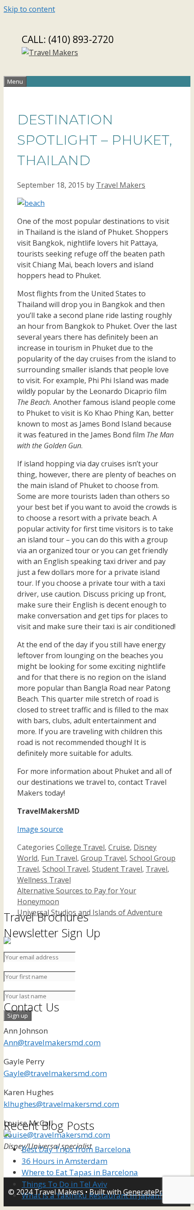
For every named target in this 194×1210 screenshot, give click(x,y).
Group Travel (103, 858)
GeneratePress (148, 1192)
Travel (156, 869)
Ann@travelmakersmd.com (52, 1042)
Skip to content (29, 9)
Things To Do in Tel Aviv (64, 1184)
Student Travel (117, 869)
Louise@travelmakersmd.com (57, 1134)
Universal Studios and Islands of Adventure (89, 912)
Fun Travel (59, 858)
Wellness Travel (44, 880)
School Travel (65, 869)
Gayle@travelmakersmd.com (55, 1073)
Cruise (119, 847)
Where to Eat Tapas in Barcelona (80, 1172)
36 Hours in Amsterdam (64, 1161)
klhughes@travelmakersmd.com (61, 1104)
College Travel (80, 847)
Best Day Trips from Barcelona (76, 1149)
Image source (40, 829)
